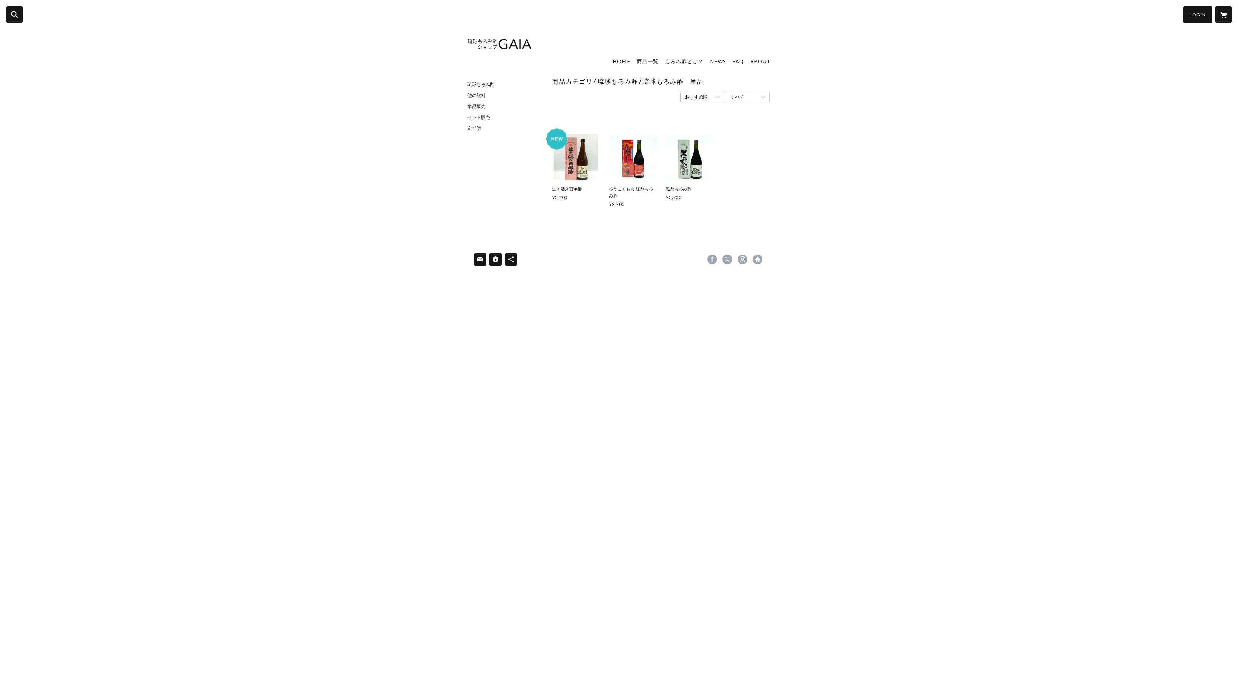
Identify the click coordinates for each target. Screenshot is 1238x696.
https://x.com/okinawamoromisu (727, 259)
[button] (1197, 14)
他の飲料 (476, 95)
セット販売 (478, 117)
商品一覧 (648, 61)
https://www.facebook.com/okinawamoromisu (712, 259)
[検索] (14, 14)
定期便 (474, 128)
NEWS (718, 61)
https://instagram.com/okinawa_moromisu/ (742, 259)
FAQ (738, 61)
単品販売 (476, 106)
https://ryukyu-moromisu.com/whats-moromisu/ (757, 259)
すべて (737, 97)
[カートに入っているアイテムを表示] (1223, 14)
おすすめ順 (696, 97)
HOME (621, 61)
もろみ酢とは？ (684, 61)
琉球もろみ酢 (481, 84)
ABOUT (760, 61)
